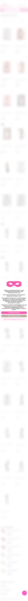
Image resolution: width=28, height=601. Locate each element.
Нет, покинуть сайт (14, 316)
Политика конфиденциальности (14, 319)
